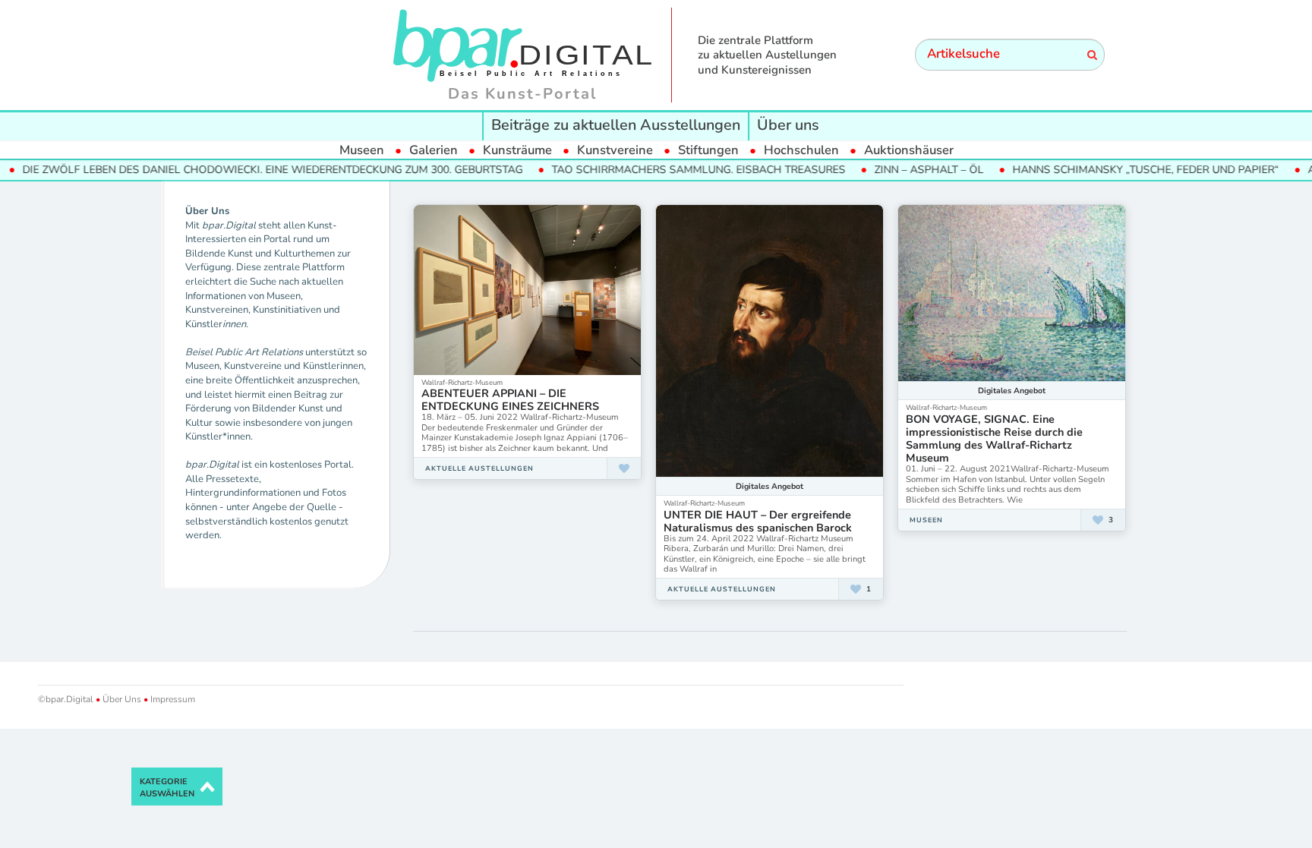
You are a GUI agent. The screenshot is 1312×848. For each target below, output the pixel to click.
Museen (361, 150)
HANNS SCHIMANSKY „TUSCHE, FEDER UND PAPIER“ (1119, 169)
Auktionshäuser (909, 150)
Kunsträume (517, 150)
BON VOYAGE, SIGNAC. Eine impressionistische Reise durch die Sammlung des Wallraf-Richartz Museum (994, 438)
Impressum (171, 699)
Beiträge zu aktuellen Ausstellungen (615, 125)
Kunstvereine (615, 150)
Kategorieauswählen (167, 787)
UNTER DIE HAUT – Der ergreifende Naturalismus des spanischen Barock (758, 521)
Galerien (433, 150)
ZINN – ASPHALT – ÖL (902, 169)
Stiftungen (708, 150)
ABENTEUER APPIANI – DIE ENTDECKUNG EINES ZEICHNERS (510, 400)
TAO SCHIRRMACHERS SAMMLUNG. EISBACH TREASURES (671, 169)
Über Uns (122, 699)
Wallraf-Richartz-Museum (462, 382)
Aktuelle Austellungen (479, 468)
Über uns (788, 125)
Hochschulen (801, 150)
